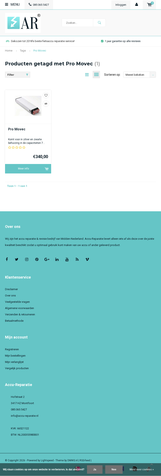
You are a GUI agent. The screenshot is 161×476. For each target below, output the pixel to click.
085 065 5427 (41, 4)
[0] (149, 4)
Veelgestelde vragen (17, 301)
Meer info (23, 168)
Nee (114, 469)
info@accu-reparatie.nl (24, 415)
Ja (94, 469)
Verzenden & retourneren (20, 314)
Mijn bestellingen (15, 355)
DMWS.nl (73, 460)
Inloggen (121, 4)
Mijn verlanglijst (14, 362)
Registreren (12, 349)
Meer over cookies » (142, 469)
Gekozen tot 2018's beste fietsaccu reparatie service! (43, 41)
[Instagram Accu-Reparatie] (26, 259)
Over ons (10, 295)
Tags (23, 50)
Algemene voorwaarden (19, 308)
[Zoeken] (99, 23)
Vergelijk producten (17, 368)
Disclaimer (11, 289)
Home (8, 50)
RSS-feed (85, 460)
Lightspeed (47, 460)
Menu (15, 5)
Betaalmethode (14, 320)
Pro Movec (39, 50)
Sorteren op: (112, 74)
